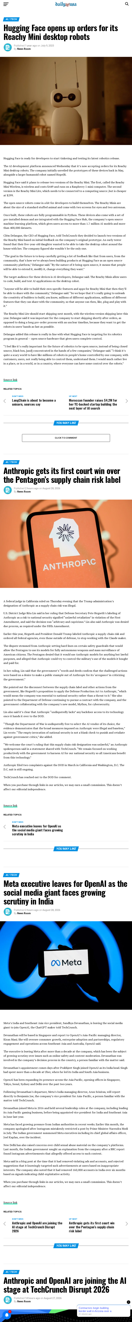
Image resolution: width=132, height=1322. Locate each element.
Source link (10, 380)
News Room (24, 49)
